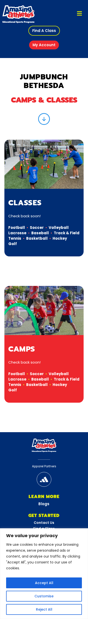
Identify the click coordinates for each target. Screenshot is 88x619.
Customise (44, 596)
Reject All (44, 609)
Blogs (44, 503)
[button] (44, 31)
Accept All (44, 582)
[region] (44, 573)
